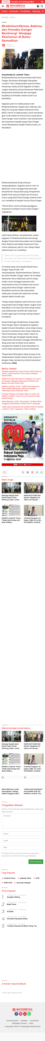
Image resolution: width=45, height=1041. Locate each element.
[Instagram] (20, 1014)
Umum (4, 22)
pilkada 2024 (25, 878)
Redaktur (9, 45)
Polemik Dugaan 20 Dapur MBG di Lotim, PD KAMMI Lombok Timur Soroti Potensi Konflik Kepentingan (21, 396)
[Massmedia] (15, 6)
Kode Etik (34, 1021)
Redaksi (24, 1021)
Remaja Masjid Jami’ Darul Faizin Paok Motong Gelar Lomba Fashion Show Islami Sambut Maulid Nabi (21, 373)
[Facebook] (16, 1014)
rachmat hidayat (23, 883)
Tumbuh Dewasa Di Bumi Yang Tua (22, 926)
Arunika (10, 911)
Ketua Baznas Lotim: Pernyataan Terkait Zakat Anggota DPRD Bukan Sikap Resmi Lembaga (21, 402)
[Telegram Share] (37, 472)
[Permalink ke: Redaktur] (3, 45)
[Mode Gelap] (38, 6)
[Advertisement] (22, 155)
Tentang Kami (12, 1021)
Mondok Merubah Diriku (17, 919)
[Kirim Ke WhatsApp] (41, 472)
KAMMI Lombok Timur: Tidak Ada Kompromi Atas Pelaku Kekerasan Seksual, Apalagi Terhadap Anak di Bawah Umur (20, 388)
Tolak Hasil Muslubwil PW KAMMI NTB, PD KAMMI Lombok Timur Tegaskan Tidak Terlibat (22, 408)
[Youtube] (25, 1014)
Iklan (31, 1023)
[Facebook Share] (23, 472)
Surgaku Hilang (13, 897)
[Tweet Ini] (27, 472)
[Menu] (3, 6)
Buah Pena (11, 904)
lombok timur (9, 878)
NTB (37, 878)
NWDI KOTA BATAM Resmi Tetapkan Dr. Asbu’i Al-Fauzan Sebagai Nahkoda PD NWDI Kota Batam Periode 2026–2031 (21, 381)
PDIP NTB (8, 883)
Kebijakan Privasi (19, 1023)
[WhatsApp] (29, 1014)
